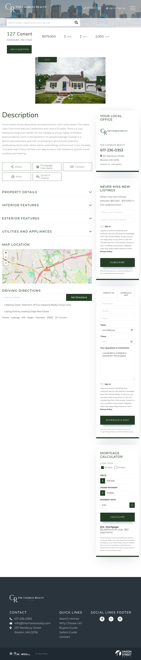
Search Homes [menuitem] (69, 618)
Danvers (40, 317)
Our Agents (116, 164)
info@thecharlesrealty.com (32, 623)
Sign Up (121, 8)
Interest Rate (108, 499)
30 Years (108, 467)
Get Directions (79, 297)
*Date (103, 325)
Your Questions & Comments (114, 348)
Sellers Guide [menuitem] (68, 632)
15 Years (121, 467)
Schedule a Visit (126, 294)
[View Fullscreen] (6, 263)
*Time (103, 336)
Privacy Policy (106, 252)
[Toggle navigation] (132, 8)
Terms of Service (124, 432)
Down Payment (109, 487)
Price (103, 475)
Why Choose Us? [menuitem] (70, 623)
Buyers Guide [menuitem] (68, 628)
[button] (76, 22)
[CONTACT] (19, 49)
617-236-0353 (93, 8)
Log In (111, 8)
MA (23, 317)
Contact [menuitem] (64, 637)
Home (5, 317)
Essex (31, 317)
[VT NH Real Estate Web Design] (123, 653)
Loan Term (106, 463)
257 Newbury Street (27, 630)
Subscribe (117, 262)
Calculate (117, 517)
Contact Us (105, 164)
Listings (15, 317)
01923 (50, 317)
